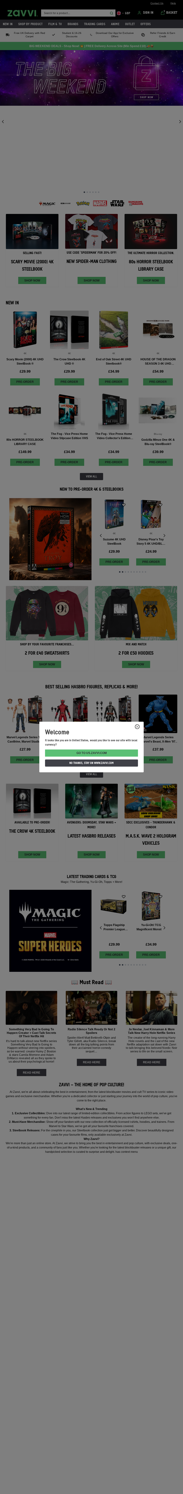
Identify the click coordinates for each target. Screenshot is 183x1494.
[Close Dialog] (137, 727)
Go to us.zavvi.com (91, 752)
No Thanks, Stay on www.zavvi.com (91, 763)
